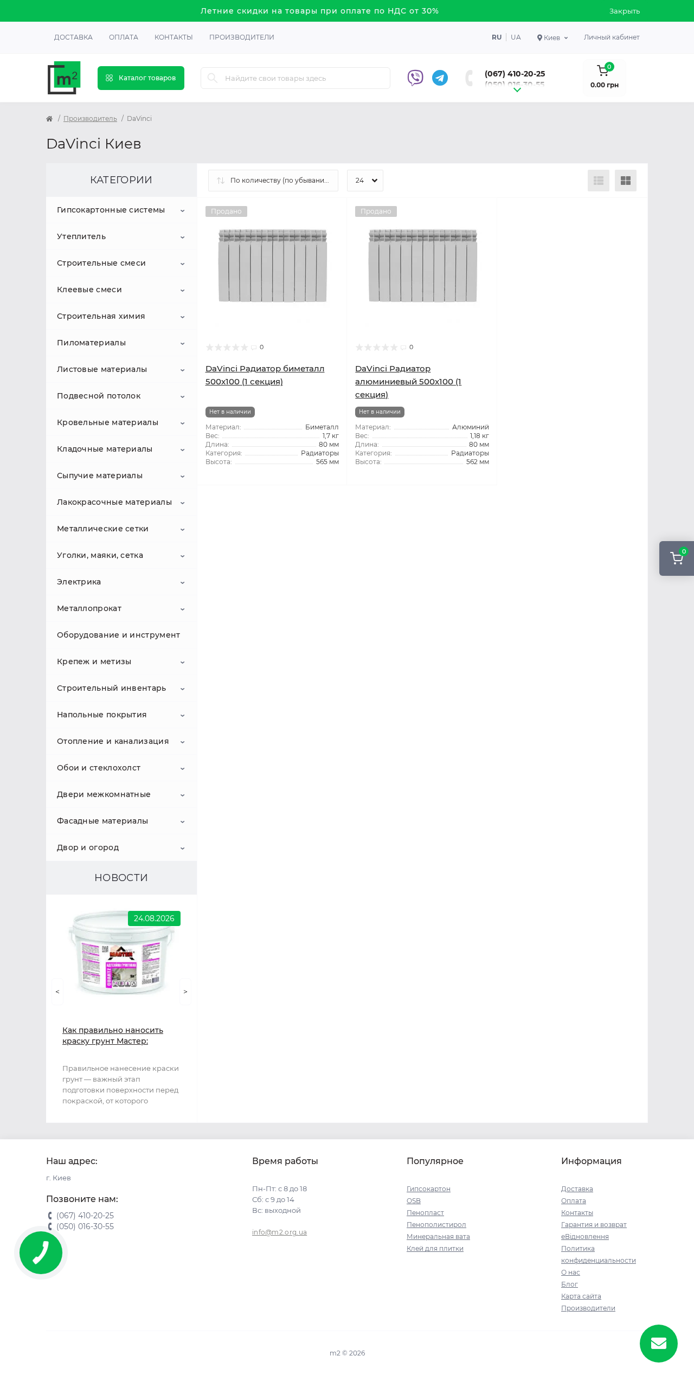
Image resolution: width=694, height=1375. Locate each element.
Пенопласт (425, 1213)
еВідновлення (585, 1236)
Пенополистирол (436, 1224)
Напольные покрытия (102, 714)
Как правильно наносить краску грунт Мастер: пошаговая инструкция (112, 1035)
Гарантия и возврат (594, 1224)
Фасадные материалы (102, 821)
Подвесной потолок (98, 396)
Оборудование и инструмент (119, 635)
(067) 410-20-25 (515, 74)
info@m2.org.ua (279, 1232)
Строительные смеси (101, 263)
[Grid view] (626, 180)
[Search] (212, 78)
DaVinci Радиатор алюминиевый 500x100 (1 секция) (408, 381)
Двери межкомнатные (104, 794)
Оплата (123, 37)
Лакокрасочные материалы (114, 502)
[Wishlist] (331, 214)
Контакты (174, 37)
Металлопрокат (89, 608)
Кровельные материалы (107, 422)
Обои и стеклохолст (98, 768)
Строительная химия (101, 316)
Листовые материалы (102, 369)
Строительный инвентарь (111, 688)
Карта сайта (581, 1296)
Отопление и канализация (113, 741)
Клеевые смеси (89, 289)
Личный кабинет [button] (612, 37)
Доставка (73, 37)
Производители (241, 37)
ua (516, 37)
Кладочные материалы (105, 449)
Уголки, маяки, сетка (100, 555)
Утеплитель (81, 236)
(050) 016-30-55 (514, 84)
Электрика (79, 582)
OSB (414, 1201)
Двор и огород (88, 847)
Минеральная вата (438, 1236)
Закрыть (624, 11)
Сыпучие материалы (100, 475)
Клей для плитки (435, 1248)
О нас (570, 1272)
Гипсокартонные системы (111, 210)
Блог (569, 1284)
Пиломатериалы (91, 343)
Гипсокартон (429, 1189)
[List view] (598, 180)
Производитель (90, 118)
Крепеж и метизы (94, 661)
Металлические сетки (103, 529)
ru (497, 37)
